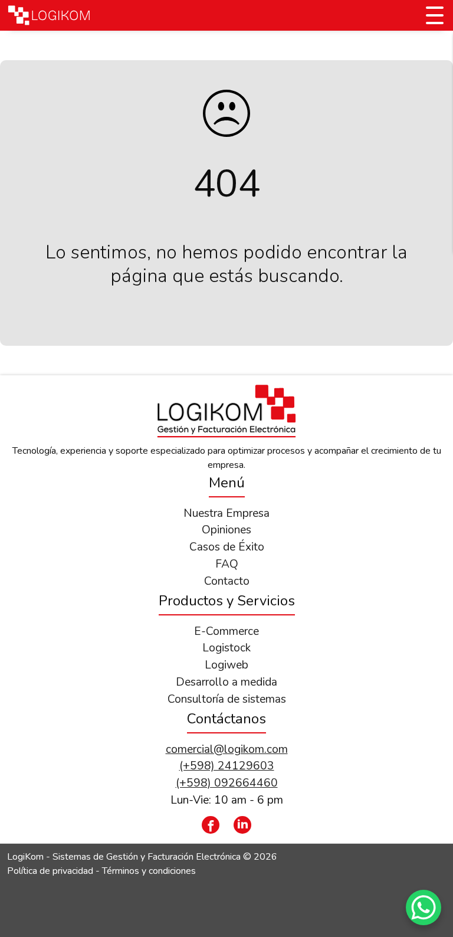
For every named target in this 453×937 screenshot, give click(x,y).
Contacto (227, 581)
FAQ (226, 564)
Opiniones (226, 530)
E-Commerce (226, 631)
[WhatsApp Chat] (423, 907)
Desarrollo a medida (226, 682)
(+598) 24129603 (226, 766)
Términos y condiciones (149, 870)
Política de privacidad (50, 870)
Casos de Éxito (226, 547)
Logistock (226, 648)
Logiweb (226, 665)
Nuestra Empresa (226, 513)
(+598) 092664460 (227, 783)
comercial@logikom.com (227, 749)
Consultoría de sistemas (227, 699)
